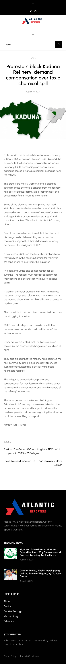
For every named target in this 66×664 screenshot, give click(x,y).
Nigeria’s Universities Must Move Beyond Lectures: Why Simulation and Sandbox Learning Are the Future (40, 552)
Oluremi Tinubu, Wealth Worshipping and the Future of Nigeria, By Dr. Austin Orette (41, 573)
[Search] (58, 44)
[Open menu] (33, 4)
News (33, 58)
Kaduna (7, 442)
